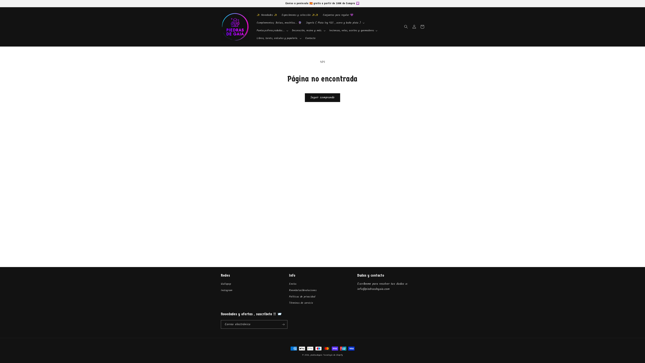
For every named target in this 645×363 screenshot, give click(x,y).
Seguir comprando (322, 97)
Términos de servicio (301, 303)
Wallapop (226, 284)
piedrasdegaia (316, 355)
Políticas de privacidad (302, 297)
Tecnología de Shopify (333, 355)
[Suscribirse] (283, 324)
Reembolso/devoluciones (303, 290)
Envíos (292, 284)
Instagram (226, 290)
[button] (335, 23)
